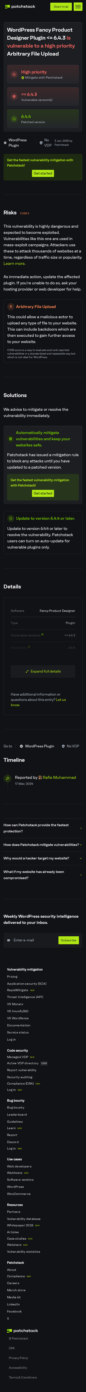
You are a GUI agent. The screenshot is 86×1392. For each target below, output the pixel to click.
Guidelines (15, 1122)
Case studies (19, 1239)
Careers (13, 1283)
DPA (12, 1348)
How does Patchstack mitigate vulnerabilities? (41, 845)
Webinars (17, 1245)
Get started (43, 173)
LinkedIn (14, 1304)
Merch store (16, 1290)
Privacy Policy (18, 1358)
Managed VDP (20, 1057)
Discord (13, 1142)
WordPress (16, 1187)
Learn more (14, 263)
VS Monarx (15, 1004)
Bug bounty (16, 1107)
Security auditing (20, 1077)
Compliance (19, 1276)
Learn (14, 1128)
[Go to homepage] (43, 1331)
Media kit (14, 1297)
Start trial (61, 7)
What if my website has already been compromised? (34, 875)
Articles (13, 1232)
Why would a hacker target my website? (36, 858)
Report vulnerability (22, 1070)
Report (12, 1135)
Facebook (14, 1311)
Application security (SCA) (27, 984)
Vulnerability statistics (24, 1252)
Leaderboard (17, 1115)
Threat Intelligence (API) (25, 997)
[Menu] (78, 6)
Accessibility (18, 1368)
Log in (12, 1039)
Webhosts (17, 1173)
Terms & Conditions (23, 1377)
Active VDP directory (27, 1063)
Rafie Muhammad (59, 777)
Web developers (19, 1166)
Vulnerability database (24, 1219)
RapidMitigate (20, 990)
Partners (14, 1212)
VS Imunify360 (18, 1011)
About (12, 1270)
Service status (18, 1032)
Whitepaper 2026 (23, 1225)
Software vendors (20, 1180)
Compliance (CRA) (23, 1084)
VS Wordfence (18, 1018)
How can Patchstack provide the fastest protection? (36, 828)
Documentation (19, 1025)
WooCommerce (19, 1194)
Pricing (12, 977)
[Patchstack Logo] (20, 6)
